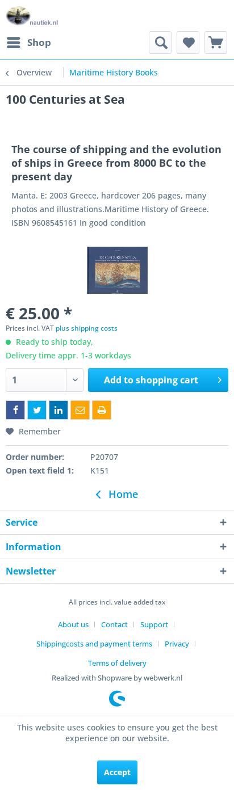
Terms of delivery (117, 663)
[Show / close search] (160, 42)
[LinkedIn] (58, 410)
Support (154, 624)
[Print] (102, 410)
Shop (39, 42)
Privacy (177, 644)
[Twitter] (37, 410)
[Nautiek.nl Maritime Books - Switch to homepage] (32, 16)
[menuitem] (28, 42)
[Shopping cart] (215, 42)
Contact (114, 624)
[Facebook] (15, 410)
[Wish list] (188, 42)
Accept (117, 772)
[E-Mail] (80, 410)
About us (73, 624)
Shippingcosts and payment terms (94, 644)
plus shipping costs (87, 328)
